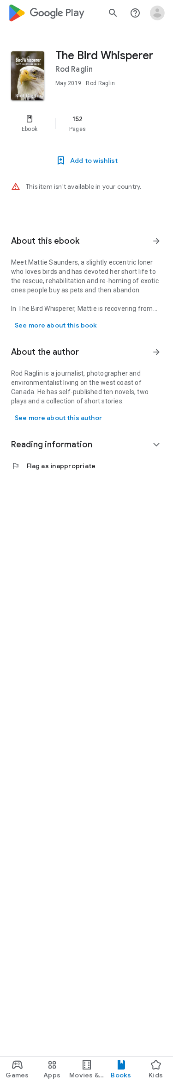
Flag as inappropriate (53, 465)
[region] (86, 123)
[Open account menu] (157, 13)
